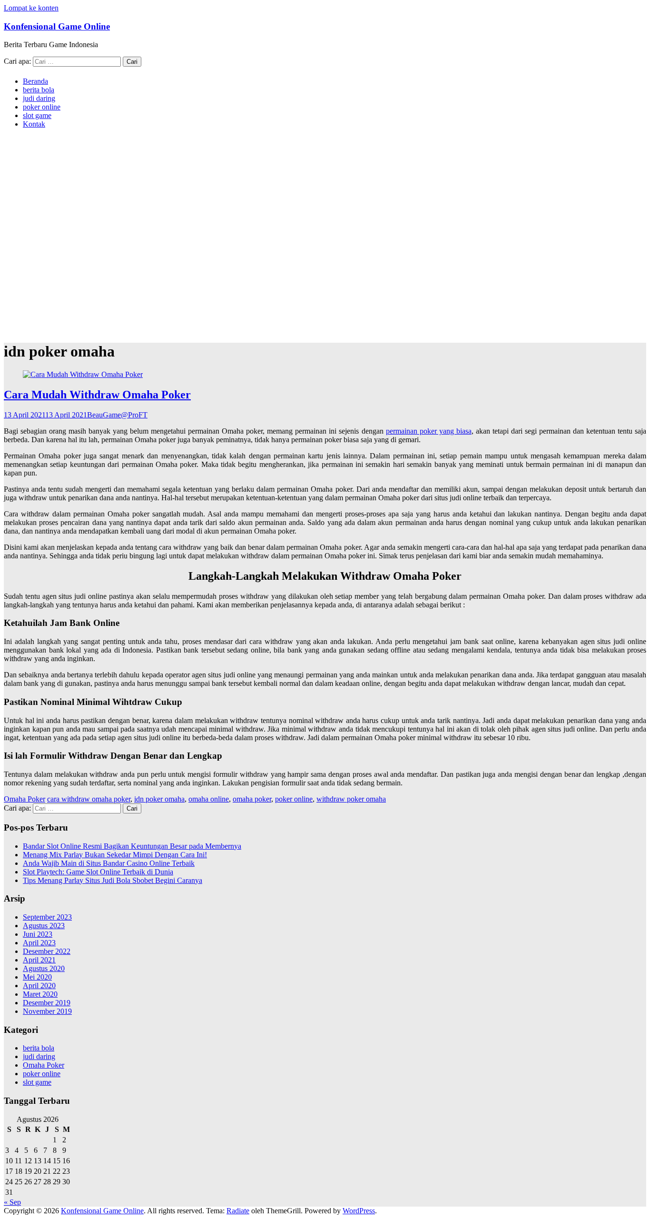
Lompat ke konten (31, 8)
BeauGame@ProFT (117, 415)
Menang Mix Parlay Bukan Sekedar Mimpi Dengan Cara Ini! (115, 855)
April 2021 (39, 960)
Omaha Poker (24, 799)
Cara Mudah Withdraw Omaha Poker (97, 394)
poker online (41, 107)
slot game (37, 115)
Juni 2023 (37, 934)
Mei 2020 (37, 977)
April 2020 (39, 985)
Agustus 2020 (44, 968)
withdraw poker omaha (351, 799)
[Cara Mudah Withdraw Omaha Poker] (83, 374)
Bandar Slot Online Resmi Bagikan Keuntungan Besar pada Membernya (132, 846)
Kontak (34, 124)
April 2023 (39, 943)
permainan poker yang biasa (429, 431)
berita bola (38, 90)
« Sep (12, 1202)
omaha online (208, 799)
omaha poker (252, 799)
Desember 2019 (46, 1003)
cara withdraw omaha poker (88, 799)
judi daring (39, 98)
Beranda (35, 81)
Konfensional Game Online (57, 26)
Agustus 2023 (44, 926)
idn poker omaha (159, 799)
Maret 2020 (40, 994)
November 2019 (47, 1011)
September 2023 (47, 917)
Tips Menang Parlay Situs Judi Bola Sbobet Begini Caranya (112, 880)
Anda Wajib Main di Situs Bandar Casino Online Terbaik (109, 863)
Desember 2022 (46, 951)
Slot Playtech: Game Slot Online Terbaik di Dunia (98, 872)
